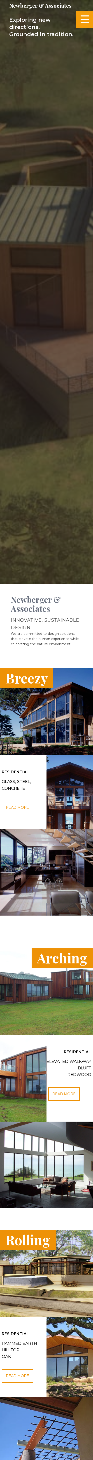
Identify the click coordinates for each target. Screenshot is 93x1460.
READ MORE (64, 1094)
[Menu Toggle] (84, 19)
